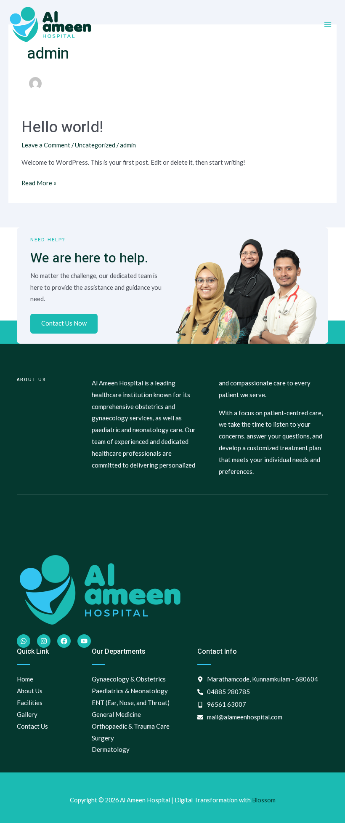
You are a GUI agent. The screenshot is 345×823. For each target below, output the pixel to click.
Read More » (38, 182)
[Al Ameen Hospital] (50, 24)
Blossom (264, 800)
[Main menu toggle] (328, 24)
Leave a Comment (45, 145)
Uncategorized (95, 145)
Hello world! (62, 127)
